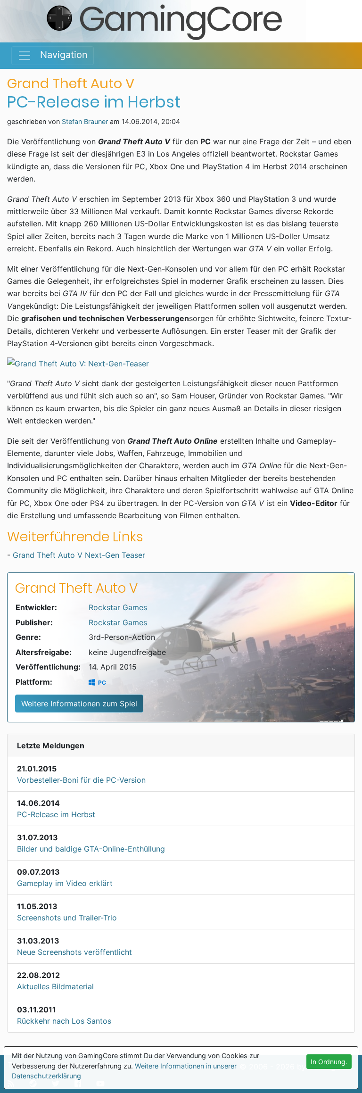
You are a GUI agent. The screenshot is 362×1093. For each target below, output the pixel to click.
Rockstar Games (118, 607)
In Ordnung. (329, 1062)
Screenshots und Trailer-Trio (67, 917)
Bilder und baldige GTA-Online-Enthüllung (91, 848)
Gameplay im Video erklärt (65, 883)
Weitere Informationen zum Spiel (79, 703)
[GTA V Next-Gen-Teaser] (181, 363)
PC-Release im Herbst (56, 814)
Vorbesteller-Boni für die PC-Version (81, 780)
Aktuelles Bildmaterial (55, 986)
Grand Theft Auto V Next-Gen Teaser (79, 555)
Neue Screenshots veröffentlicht (74, 952)
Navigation (60, 54)
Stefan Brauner (85, 121)
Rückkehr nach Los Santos (64, 1021)
